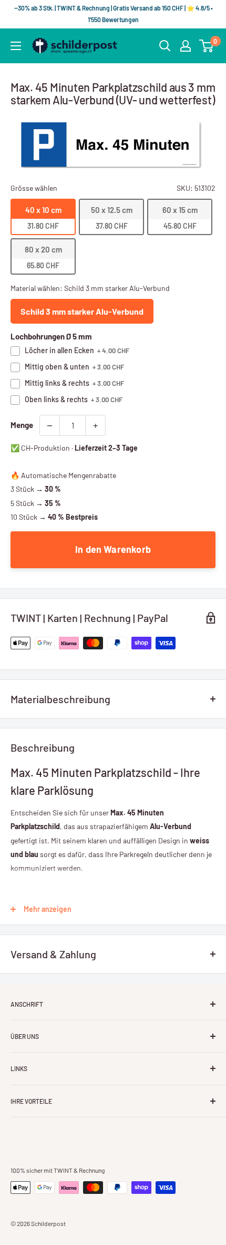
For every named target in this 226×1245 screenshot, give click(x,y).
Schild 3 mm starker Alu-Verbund (81, 311)
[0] (206, 46)
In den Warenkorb (113, 549)
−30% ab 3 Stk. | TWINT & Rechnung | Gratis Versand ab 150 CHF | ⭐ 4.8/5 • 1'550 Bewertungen (113, 13)
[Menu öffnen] (16, 46)
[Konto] (185, 46)
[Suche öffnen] (165, 46)
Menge (22, 425)
